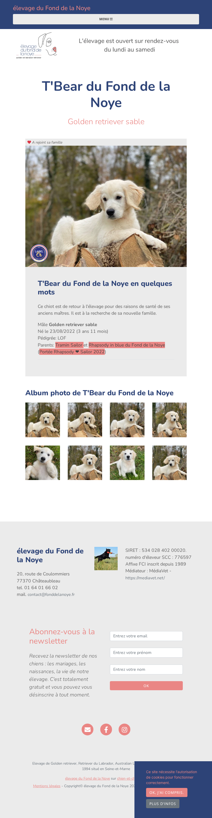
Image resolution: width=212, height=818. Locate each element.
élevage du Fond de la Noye (51, 8)
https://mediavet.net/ (145, 578)
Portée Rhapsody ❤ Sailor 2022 (72, 352)
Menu (104, 19)
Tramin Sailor (69, 345)
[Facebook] (106, 729)
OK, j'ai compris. (166, 792)
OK (146, 685)
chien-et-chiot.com (132, 778)
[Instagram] (124, 729)
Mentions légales (46, 786)
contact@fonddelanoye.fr (51, 594)
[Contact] (87, 729)
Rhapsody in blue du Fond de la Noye (127, 345)
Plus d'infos (162, 803)
